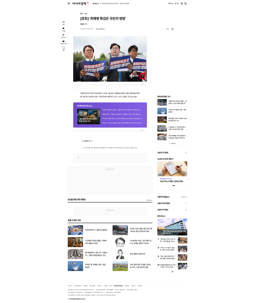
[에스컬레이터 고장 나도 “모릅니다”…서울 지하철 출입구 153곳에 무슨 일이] (75, 258)
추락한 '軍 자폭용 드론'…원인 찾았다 (177, 111)
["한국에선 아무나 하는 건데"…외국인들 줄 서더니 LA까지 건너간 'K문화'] (182, 243)
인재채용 (85, 286)
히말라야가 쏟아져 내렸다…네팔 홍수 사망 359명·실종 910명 (177, 102)
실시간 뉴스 (96, 3)
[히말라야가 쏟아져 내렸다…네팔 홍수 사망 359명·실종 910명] (162, 105)
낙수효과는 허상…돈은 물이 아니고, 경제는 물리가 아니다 (140, 242)
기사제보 (105, 286)
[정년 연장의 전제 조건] (120, 258)
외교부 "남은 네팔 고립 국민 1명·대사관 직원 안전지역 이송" (141, 230)
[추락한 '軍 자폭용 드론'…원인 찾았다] (162, 114)
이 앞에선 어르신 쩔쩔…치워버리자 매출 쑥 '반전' (95, 242)
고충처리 (133, 286)
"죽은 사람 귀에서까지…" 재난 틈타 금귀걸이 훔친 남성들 (168, 258)
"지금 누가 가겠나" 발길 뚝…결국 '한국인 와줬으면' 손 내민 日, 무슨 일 (122, 123)
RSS (111, 286)
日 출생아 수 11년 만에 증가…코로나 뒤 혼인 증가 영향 (177, 128)
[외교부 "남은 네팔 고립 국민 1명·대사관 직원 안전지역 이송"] (120, 234)
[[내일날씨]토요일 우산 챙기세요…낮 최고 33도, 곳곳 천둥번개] (182, 269)
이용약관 (127, 286)
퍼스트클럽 (92, 286)
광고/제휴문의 (77, 286)
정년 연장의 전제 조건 (137, 254)
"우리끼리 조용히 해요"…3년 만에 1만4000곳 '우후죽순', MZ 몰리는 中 (122, 119)
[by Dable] (149, 200)
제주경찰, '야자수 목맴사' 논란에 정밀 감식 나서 (177, 120)
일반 (85, 13)
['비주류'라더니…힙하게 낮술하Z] (75, 234)
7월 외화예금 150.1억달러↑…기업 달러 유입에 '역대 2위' (177, 137)
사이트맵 (139, 286)
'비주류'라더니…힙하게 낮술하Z (96, 230)
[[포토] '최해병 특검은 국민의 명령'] (110, 59)
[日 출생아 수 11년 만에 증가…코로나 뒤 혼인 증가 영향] (162, 131)
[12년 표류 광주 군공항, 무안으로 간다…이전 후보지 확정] (120, 270)
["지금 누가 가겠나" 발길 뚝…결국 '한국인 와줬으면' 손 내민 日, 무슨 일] (182, 251)
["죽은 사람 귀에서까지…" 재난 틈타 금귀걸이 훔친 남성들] (182, 260)
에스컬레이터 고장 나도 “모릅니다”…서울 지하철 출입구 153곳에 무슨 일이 (96, 254)
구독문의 (99, 286)
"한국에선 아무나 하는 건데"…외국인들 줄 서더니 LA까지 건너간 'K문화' (167, 241)
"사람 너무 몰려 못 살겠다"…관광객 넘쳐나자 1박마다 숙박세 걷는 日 (121, 110)
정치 (81, 13)
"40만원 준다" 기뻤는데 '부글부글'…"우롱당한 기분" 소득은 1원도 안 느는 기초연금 (122, 114)
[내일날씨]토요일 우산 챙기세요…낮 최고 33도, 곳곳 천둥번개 (167, 267)
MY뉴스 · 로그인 (173, 3)
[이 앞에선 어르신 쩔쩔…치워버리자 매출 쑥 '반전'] (75, 246)
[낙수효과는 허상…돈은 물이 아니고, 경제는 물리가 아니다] (120, 246)
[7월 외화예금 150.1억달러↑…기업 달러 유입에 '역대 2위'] (162, 139)
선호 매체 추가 (101, 29)
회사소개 (70, 286)
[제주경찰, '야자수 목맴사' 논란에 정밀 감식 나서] (162, 122)
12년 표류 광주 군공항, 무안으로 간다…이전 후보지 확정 (140, 265)
